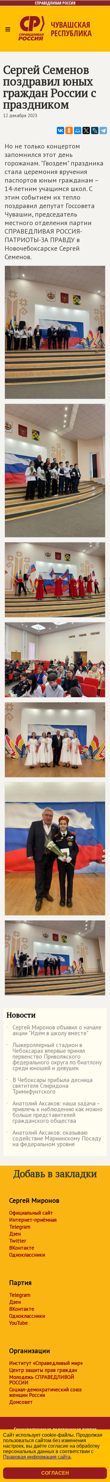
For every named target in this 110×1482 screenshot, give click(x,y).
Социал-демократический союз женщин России (45, 1392)
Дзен (15, 1234)
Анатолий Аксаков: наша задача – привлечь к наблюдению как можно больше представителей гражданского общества (54, 1112)
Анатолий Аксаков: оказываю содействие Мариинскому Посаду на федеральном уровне (53, 1139)
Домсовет (21, 1402)
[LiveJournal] (94, 130)
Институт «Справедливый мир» (46, 1363)
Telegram (19, 1227)
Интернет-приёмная (33, 1220)
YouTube (18, 1323)
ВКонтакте (21, 1248)
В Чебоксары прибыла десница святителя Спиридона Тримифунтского (49, 1086)
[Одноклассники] (69, 130)
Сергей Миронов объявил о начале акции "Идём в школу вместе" (53, 1031)
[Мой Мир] (77, 130)
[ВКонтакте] (60, 130)
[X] (86, 130)
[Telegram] (103, 130)
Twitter (17, 1241)
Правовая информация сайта (37, 1456)
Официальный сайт (31, 1213)
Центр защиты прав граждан (43, 1370)
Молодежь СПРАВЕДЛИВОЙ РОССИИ (41, 1379)
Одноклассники (27, 1255)
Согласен (55, 1473)
